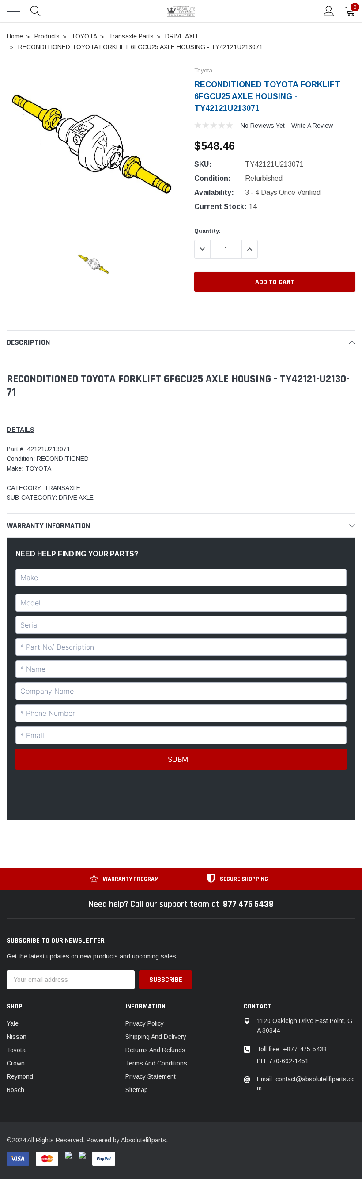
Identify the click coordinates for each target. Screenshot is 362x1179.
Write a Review (312, 125)
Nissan (16, 1036)
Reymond (20, 1076)
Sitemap (136, 1089)
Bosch (15, 1089)
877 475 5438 (248, 904)
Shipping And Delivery (155, 1036)
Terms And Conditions (156, 1063)
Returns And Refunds (155, 1049)
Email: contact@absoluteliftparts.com (306, 1084)
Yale (13, 1023)
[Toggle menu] (13, 11)
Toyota (16, 1049)
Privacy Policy (144, 1023)
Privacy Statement (150, 1076)
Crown (16, 1063)
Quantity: (207, 231)
